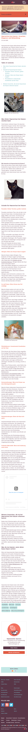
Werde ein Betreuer (13, 652)
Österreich (17, 722)
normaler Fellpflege (19, 143)
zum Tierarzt (10, 366)
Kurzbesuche (4, 694)
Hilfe (15, 684)
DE (14, 2)
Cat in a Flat (12, 55)
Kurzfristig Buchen (18, 694)
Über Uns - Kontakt (5, 679)
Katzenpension (4, 692)
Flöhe (3, 215)
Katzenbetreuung (17, 690)
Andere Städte (4, 713)
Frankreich (14, 718)
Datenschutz (16, 681)
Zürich (15, 711)
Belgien (2, 718)
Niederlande (14, 720)
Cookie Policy (4, 684)
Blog (2, 688)
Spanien (3, 722)
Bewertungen (17, 688)
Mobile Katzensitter (5, 696)
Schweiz (19, 720)
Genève (2, 711)
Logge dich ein (10, 7)
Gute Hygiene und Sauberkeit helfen (11, 373)
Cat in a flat (24, 2)
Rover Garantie (17, 679)
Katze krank (10, 397)
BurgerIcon (2, 2)
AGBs (2, 681)
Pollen (24, 258)
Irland (2, 720)
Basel (2, 708)
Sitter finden (13, 647)
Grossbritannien (21, 718)
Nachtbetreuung (17, 696)
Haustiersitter (4, 690)
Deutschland (9, 718)
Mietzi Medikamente (14, 564)
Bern (15, 708)
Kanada (8, 720)
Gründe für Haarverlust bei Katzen (12, 69)
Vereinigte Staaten (10, 722)
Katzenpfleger (17, 692)
